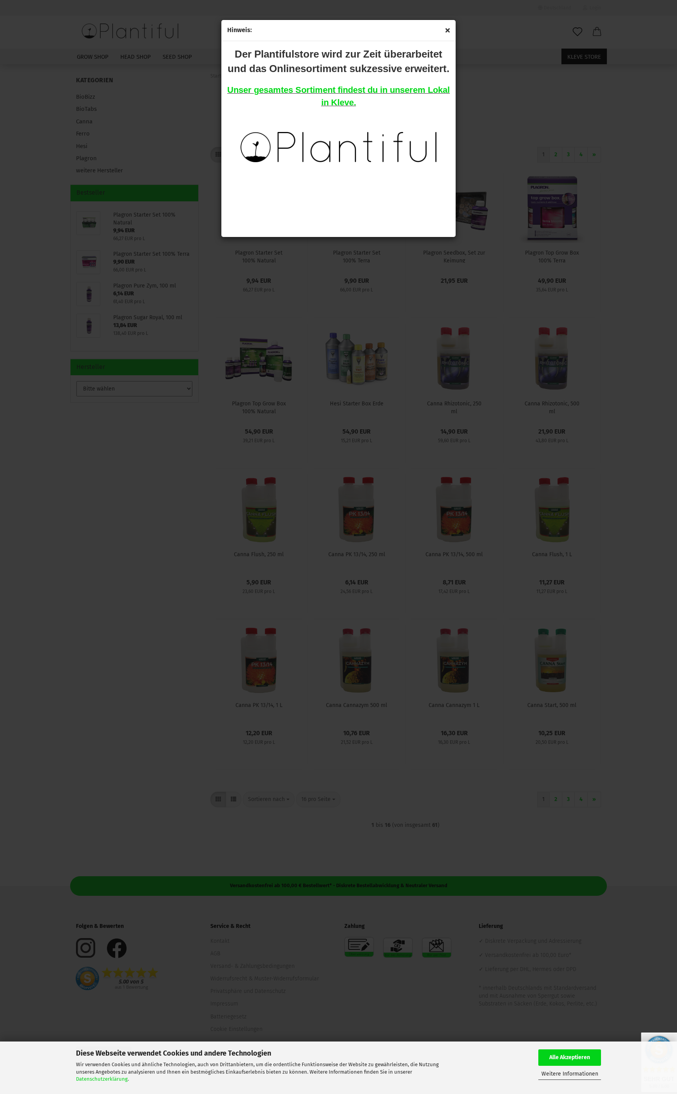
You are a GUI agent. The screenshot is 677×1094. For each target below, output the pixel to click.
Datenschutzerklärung (102, 1079)
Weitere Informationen (569, 1073)
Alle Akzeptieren (569, 1057)
